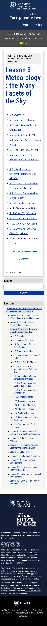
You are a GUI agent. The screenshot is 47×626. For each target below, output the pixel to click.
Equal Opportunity (34, 613)
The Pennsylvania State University (17, 610)
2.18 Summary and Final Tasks (23, 252)
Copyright (23, 616)
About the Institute (32, 591)
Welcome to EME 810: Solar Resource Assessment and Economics (20, 59)
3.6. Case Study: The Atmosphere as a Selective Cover (24, 159)
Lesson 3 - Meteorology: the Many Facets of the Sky (23, 330)
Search (24, 293)
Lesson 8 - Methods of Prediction (25, 456)
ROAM (21, 563)
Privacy (36, 610)
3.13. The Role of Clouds (23, 218)
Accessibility (21, 613)
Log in (23, 43)
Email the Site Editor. (19, 593)
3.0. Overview (16, 114)
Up (23, 255)
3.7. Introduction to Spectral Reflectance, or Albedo (22, 173)
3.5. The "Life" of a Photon (24, 149)
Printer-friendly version (15, 272)
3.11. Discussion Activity (23, 208)
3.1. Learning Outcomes (22, 120)
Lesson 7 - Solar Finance (21, 452)
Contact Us (5, 593)
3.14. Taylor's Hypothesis (23, 223)
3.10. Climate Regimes (21, 203)
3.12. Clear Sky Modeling (23, 213)
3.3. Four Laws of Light (22, 135)
